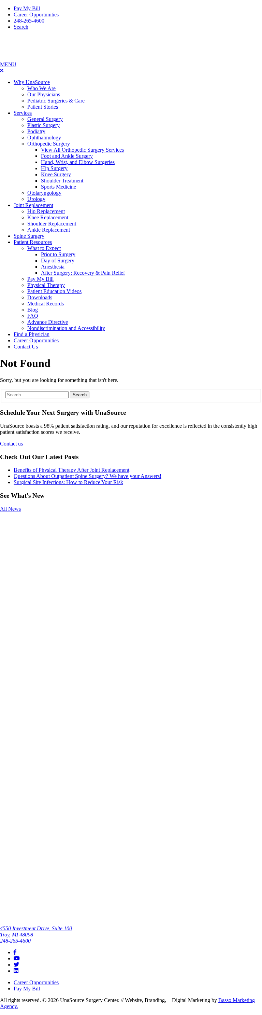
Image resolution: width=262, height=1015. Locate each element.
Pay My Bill (27, 8)
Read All (9, 841)
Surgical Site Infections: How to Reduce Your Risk (68, 482)
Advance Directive (47, 322)
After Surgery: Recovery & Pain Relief (83, 273)
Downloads (39, 297)
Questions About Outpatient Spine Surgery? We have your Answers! (87, 476)
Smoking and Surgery (15, 525)
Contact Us (26, 346)
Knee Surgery (56, 174)
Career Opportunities (36, 14)
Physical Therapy (46, 285)
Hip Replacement (46, 211)
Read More (12, 542)
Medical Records (45, 303)
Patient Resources (33, 242)
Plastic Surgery (43, 125)
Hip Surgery (54, 168)
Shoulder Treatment (62, 180)
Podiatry (36, 131)
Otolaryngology (44, 193)
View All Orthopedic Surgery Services (82, 150)
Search (21, 27)
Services (23, 113)
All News (10, 509)
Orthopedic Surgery (48, 144)
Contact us (11, 444)
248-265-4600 (29, 21)
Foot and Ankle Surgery (67, 156)
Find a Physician (31, 334)
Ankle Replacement (48, 230)
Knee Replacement (47, 217)
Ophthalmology (44, 137)
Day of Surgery (57, 260)
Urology (36, 199)
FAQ (32, 316)
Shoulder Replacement (51, 224)
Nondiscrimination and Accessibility (66, 328)
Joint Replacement (33, 205)
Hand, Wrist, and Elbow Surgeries (78, 162)
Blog (32, 310)
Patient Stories (42, 107)
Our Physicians (43, 94)
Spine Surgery (29, 236)
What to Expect (44, 248)
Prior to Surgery (58, 254)
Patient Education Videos (54, 291)
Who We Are (41, 88)
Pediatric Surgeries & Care (56, 101)
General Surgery (45, 119)
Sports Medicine (58, 187)
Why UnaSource (32, 82)
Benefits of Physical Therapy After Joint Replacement (71, 470)
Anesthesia (52, 267)
